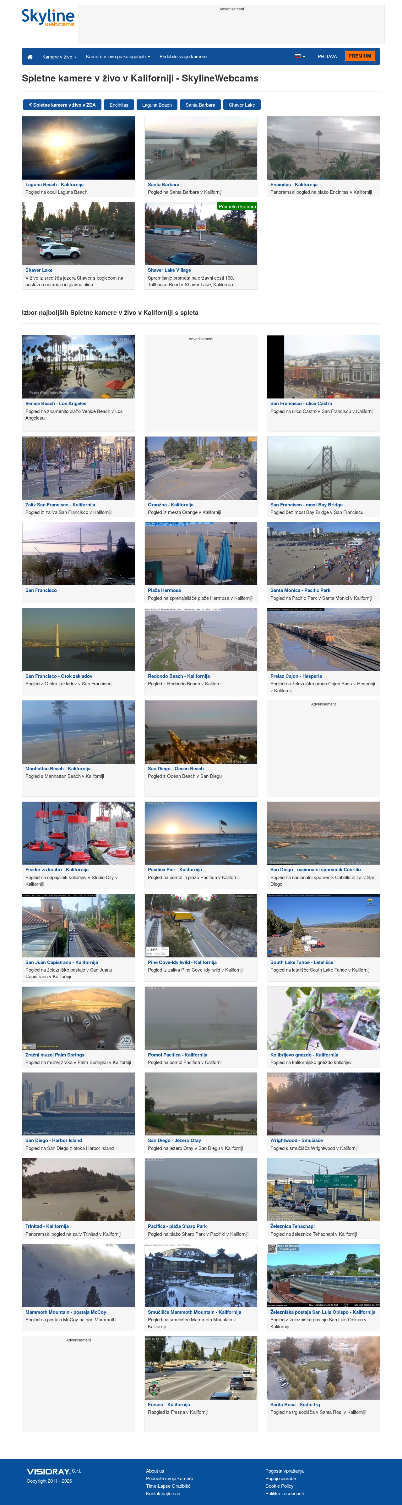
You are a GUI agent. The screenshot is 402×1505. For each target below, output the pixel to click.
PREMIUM (360, 55)
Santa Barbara (200, 104)
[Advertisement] (231, 27)
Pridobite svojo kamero (183, 56)
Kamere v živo (57, 56)
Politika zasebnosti (284, 1493)
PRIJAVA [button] (327, 56)
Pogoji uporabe (280, 1478)
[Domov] (30, 56)
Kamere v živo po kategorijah (116, 56)
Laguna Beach (157, 104)
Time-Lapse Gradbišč (168, 1485)
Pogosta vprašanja (284, 1470)
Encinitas (119, 104)
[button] (300, 56)
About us (155, 1470)
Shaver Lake (242, 104)
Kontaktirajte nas (163, 1493)
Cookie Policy (279, 1485)
